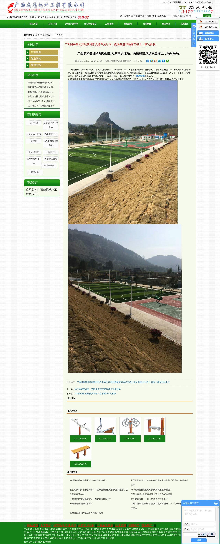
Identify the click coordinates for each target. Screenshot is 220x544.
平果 (96, 535)
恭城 (112, 532)
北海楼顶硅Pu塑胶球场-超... (40, 92)
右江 (82, 535)
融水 (29, 532)
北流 (77, 535)
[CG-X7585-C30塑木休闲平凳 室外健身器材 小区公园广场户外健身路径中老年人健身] (80, 452)
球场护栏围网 (51, 159)
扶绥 (84, 538)
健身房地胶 (34, 152)
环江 (29, 538)
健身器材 (138, 382)
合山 (75, 538)
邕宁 (129, 529)
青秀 (109, 529)
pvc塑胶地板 (150, 16)
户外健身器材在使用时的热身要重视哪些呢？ (151, 489)
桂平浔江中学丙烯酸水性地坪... (42, 106)
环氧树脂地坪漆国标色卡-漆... (41, 87)
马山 (143, 529)
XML (191, 2)
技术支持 (36, 65)
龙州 (94, 538)
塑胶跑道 (161, 16)
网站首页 (34, 24)
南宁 (65, 529)
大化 (43, 538)
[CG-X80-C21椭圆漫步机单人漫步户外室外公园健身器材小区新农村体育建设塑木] (105, 426)
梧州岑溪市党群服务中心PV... (41, 82)
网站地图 (177, 2)
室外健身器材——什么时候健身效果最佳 (149, 499)
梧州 (88, 529)
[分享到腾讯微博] (159, 61)
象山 (47, 532)
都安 (38, 538)
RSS (185, 2)
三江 (33, 532)
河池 (83, 529)
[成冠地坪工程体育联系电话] (196, 9)
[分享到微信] (167, 61)
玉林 (51, 529)
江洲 (80, 538)
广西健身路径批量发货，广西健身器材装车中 (90, 499)
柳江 (180, 529)
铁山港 (160, 532)
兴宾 (52, 538)
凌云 (114, 535)
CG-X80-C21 (105, 439)
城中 (162, 529)
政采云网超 (43, 17)
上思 (179, 532)
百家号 (67, 17)
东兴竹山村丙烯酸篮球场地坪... (42, 96)
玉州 (54, 535)
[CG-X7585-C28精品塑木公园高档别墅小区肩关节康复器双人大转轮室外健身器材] (130, 426)
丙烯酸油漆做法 (33, 134)
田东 (91, 535)
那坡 (110, 535)
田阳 (86, 535)
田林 (124, 535)
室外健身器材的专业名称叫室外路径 (86, 513)
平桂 (150, 535)
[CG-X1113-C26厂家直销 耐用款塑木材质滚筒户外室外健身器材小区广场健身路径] (154, 426)
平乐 (103, 532)
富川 (164, 535)
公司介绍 (52, 24)
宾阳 (152, 529)
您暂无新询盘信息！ (204, 2)
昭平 (155, 535)
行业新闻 (36, 58)
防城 (175, 532)
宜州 (47, 538)
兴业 (72, 535)
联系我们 (185, 24)
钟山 (160, 535)
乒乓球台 (146, 382)
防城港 (98, 529)
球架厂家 (35, 172)
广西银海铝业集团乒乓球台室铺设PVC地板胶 (95, 393)
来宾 (42, 529)
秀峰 (38, 532)
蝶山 (121, 532)
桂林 (55, 529)
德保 (100, 535)
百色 (69, 529)
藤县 (135, 532)
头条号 (52, 17)
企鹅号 (59, 17)
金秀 (70, 538)
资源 (98, 532)
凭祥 (108, 538)
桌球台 (34, 141)
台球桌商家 (49, 165)
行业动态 (166, 24)
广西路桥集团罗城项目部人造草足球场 (94, 382)
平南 (45, 535)
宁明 (89, 538)
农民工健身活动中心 (160, 382)
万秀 (117, 532)
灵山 (70, 532)
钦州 (37, 529)
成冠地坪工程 (141, 535)
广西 (112, 538)
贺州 (93, 529)
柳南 (171, 529)
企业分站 (167, 2)
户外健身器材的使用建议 (81, 503)
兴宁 (104, 529)
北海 (46, 529)
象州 (61, 538)
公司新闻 (147, 24)
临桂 (66, 532)
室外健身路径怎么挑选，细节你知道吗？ (88, 480)
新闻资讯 (47, 35)
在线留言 (209, 33)
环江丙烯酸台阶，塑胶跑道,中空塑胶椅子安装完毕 (98, 389)
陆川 (63, 535)
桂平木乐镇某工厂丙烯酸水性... (42, 101)
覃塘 (40, 535)
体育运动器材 (90, 24)
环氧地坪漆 (51, 152)
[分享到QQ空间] (151, 61)
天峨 (180, 535)
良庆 (125, 529)
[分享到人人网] (163, 61)
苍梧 (131, 532)
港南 (35, 535)
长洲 (126, 532)
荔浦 (108, 532)
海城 (149, 532)
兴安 (80, 532)
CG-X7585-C (130, 439)
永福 (84, 532)
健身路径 (34, 123)
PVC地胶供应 (50, 134)
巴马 (33, 538)
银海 (154, 532)
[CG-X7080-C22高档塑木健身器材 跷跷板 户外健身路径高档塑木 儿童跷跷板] (80, 426)
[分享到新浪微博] (155, 61)
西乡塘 (119, 529)
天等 (103, 538)
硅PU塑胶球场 (137, 16)
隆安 (138, 529)
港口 (170, 532)
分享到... (209, 39)
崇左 (79, 529)
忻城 (56, 538)
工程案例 (109, 24)
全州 (75, 532)
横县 (157, 529)
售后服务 (128, 24)
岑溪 (145, 532)
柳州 (60, 529)
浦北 (26, 535)
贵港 (74, 529)
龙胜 (94, 532)
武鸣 (134, 529)
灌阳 (89, 532)
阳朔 (61, 532)
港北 (31, 535)
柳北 (176, 529)
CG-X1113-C (155, 439)
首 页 (37, 35)
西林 (128, 535)
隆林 (133, 535)
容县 (59, 535)
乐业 (119, 535)
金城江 (170, 535)
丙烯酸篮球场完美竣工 (122, 382)
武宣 (66, 538)
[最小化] (216, 503)
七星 (52, 532)
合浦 (165, 532)
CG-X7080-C (81, 439)
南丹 (176, 535)
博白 (68, 535)
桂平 (49, 535)
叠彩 (43, 532)
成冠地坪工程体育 (42, 542)
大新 (98, 538)
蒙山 (140, 532)
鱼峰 (166, 529)
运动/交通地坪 (71, 24)
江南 (113, 529)
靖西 (105, 535)
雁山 (56, 532)
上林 (148, 529)
